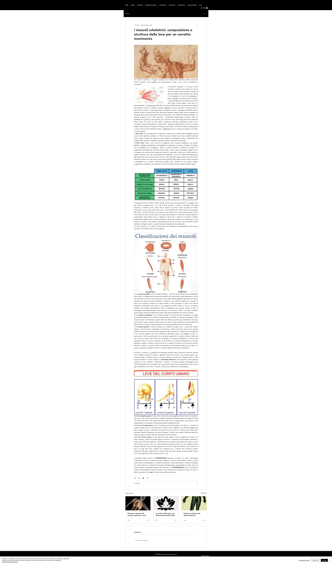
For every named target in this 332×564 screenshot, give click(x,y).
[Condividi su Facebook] (135, 478)
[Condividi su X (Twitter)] (139, 478)
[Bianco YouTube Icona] (207, 8)
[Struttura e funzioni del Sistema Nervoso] (194, 503)
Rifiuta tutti (315, 560)
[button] (181, 5)
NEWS (127, 13)
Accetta (324, 560)
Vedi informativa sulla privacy (10, 562)
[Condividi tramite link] (147, 478)
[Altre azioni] (197, 25)
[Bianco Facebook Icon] (202, 8)
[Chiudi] (330, 560)
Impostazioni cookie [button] (304, 560)
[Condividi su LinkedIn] (143, 478)
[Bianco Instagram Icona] (204, 8)
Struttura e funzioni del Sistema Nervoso (192, 514)
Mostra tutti (204, 493)
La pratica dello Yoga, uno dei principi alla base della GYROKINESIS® (165, 514)
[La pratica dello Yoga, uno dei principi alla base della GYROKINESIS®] (166, 503)
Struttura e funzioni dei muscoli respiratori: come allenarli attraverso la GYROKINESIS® (137, 514)
